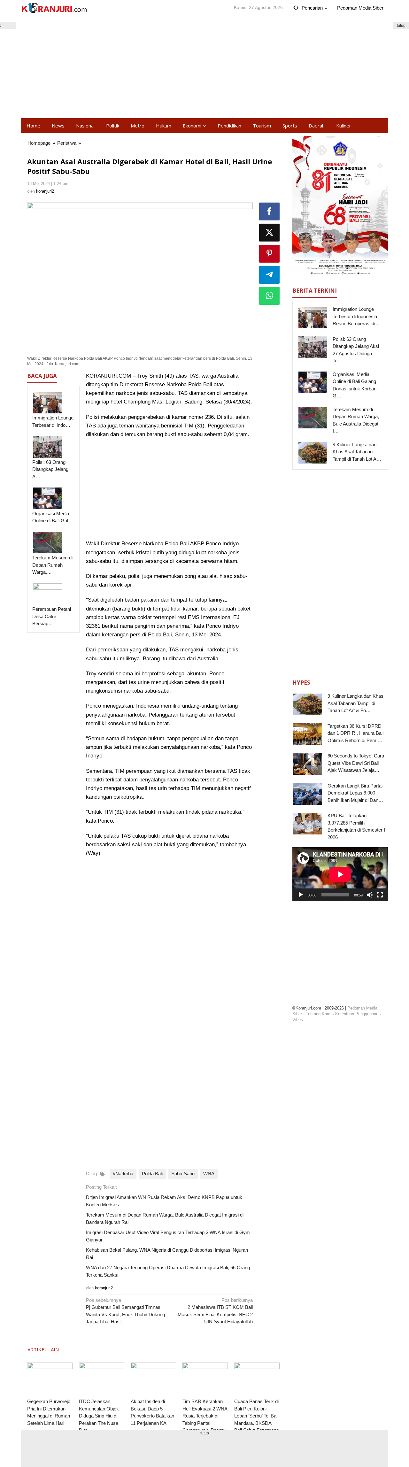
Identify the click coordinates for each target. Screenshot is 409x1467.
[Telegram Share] (269, 275)
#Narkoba (123, 1173)
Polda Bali (152, 1173)
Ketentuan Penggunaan (356, 1013)
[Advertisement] (204, 67)
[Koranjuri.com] (54, 8)
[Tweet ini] (269, 233)
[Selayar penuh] (380, 894)
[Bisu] (370, 894)
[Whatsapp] (269, 296)
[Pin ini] (269, 254)
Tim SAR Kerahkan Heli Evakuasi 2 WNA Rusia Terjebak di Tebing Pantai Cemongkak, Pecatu (204, 1416)
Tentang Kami (318, 1013)
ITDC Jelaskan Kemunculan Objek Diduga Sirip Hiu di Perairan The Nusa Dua (99, 1416)
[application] (340, 874)
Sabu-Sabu (183, 1173)
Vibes (297, 1019)
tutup (401, 25)
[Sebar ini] (269, 211)
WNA (208, 1173)
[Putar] (300, 894)
